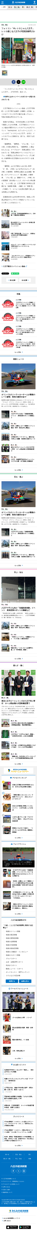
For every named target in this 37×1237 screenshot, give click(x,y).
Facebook (13, 1171)
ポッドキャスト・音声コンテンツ (18, 972)
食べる (10, 7)
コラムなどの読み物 (13, 975)
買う (23, 7)
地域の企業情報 (11, 941)
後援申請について (7, 1192)
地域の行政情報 (11, 945)
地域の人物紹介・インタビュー (17, 952)
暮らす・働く (30, 7)
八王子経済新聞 (18, 2)
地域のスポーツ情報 (13, 955)
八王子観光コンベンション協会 (14, 266)
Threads (24, 1171)
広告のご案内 (6, 1189)
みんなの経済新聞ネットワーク (18, 1211)
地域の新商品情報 (12, 938)
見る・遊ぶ (17, 7)
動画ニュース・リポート (14, 969)
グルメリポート (11, 958)
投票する (12, 981)
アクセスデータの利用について (11, 1184)
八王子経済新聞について (9, 1178)
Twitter (18, 1171)
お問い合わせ (6, 1187)
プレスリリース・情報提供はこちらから (13, 1181)
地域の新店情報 (11, 935)
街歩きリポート (11, 965)
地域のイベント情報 (13, 931)
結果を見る (25, 981)
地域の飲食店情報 (12, 948)
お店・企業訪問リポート (14, 962)
